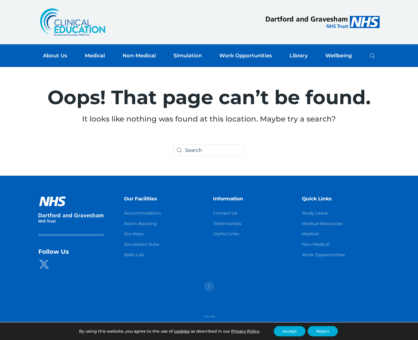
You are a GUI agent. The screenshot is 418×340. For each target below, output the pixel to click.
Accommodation (142, 213)
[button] (372, 55)
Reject (322, 331)
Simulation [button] (187, 55)
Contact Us (225, 213)
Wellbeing (338, 55)
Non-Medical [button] (139, 55)
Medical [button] (95, 55)
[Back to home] (72, 22)
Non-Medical (316, 244)
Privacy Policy (245, 331)
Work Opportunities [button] (245, 55)
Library (298, 55)
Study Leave (315, 213)
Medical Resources (322, 223)
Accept (289, 331)
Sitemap (209, 316)
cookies (182, 331)
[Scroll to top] (209, 286)
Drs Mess (134, 233)
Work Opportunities (323, 254)
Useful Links (226, 233)
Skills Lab (134, 254)
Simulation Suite (141, 244)
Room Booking (140, 223)
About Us (55, 55)
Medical (310, 233)
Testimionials (227, 223)
